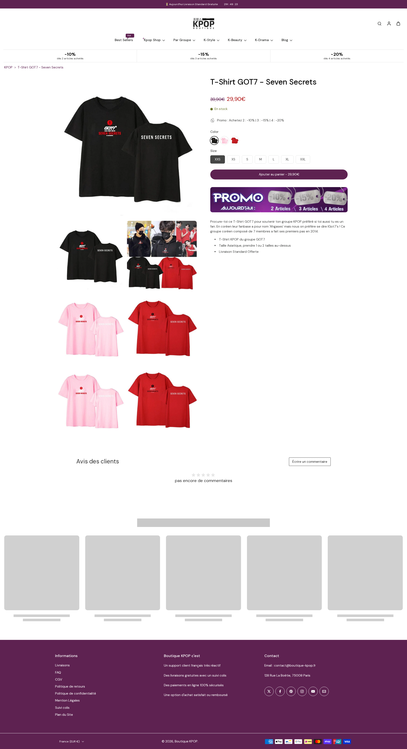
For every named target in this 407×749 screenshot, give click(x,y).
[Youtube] (313, 691)
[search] (379, 23)
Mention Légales (67, 700)
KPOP (8, 67)
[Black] (214, 140)
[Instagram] (302, 691)
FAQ (58, 672)
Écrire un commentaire (309, 461)
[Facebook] (280, 691)
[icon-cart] (398, 23)
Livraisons (62, 665)
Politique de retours (70, 686)
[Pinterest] (291, 691)
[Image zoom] (126, 148)
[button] (279, 174)
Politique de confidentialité (75, 693)
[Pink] (224, 140)
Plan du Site (64, 715)
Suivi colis (62, 708)
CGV (58, 679)
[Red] (235, 140)
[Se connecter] (388, 23)
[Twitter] (269, 691)
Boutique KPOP (186, 741)
